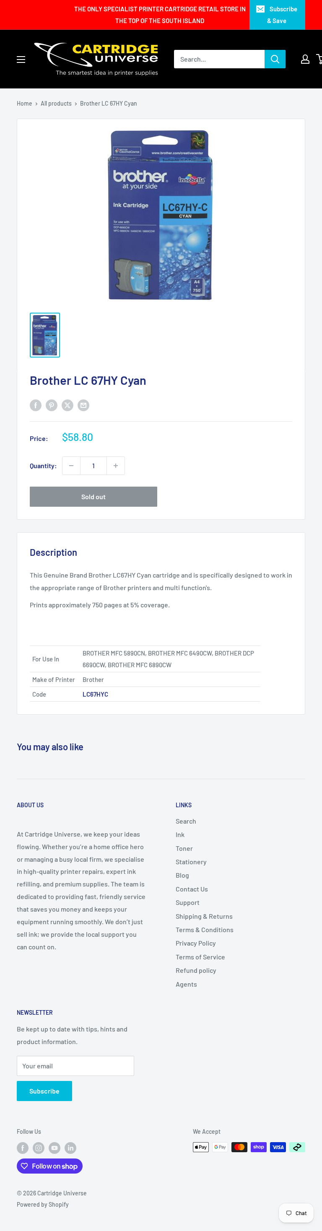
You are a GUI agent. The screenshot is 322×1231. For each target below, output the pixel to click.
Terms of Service (200, 957)
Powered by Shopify (43, 1204)
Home (24, 103)
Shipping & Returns (204, 916)
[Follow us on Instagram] (38, 1148)
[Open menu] (21, 59)
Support (188, 902)
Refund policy (196, 970)
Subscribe (44, 1091)
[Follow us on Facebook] (23, 1148)
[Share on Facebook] (36, 404)
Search (186, 821)
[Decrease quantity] (71, 465)
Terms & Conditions (205, 929)
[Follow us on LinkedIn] (70, 1148)
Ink (180, 834)
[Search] (275, 59)
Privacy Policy (196, 943)
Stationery (191, 862)
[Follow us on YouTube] (54, 1148)
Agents (186, 984)
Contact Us (192, 889)
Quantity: (43, 465)
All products (56, 103)
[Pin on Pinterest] (51, 404)
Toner (184, 848)
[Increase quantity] (116, 465)
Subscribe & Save (282, 14)
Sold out (93, 496)
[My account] (305, 59)
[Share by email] (83, 404)
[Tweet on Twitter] (67, 404)
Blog (182, 875)
